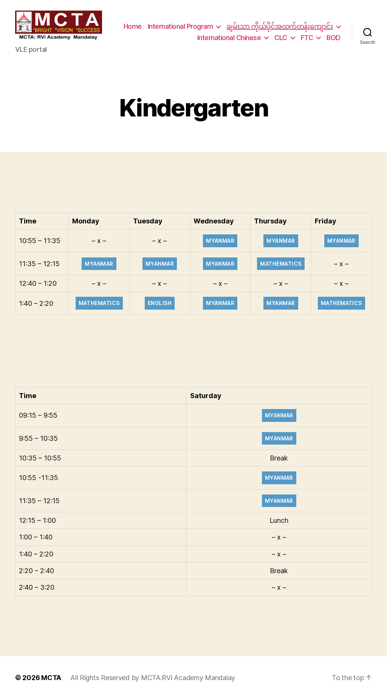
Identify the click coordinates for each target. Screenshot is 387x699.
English (160, 303)
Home (133, 26)
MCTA (51, 678)
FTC (307, 38)
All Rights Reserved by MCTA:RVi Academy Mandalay (152, 678)
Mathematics (280, 263)
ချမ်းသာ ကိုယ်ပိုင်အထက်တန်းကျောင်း (279, 26)
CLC (280, 38)
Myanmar (220, 240)
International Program (180, 26)
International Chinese (229, 38)
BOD (334, 38)
